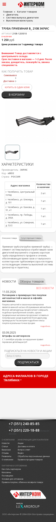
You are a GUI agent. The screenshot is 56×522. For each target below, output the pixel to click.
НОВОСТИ (9, 281)
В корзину (17, 94)
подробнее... (45, 326)
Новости (5, 443)
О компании (7, 459)
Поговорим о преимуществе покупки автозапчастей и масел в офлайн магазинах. (24, 298)
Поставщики (7, 475)
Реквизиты (6, 456)
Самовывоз (10, 75)
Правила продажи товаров (30, 459)
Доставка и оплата (26, 446)
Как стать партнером (11, 469)
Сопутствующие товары (31, 238)
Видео (21, 453)
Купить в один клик (17, 87)
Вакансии (6, 449)
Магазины (6, 472)
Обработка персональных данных (34, 456)
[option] (12, 152)
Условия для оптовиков (12, 479)
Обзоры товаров (32, 281)
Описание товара (9, 238)
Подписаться (28, 362)
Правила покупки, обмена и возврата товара (22, 482)
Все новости (45, 288)
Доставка (8, 81)
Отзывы (5, 453)
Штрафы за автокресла (16, 335)
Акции (20, 443)
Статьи (5, 446)
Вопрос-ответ (24, 449)
